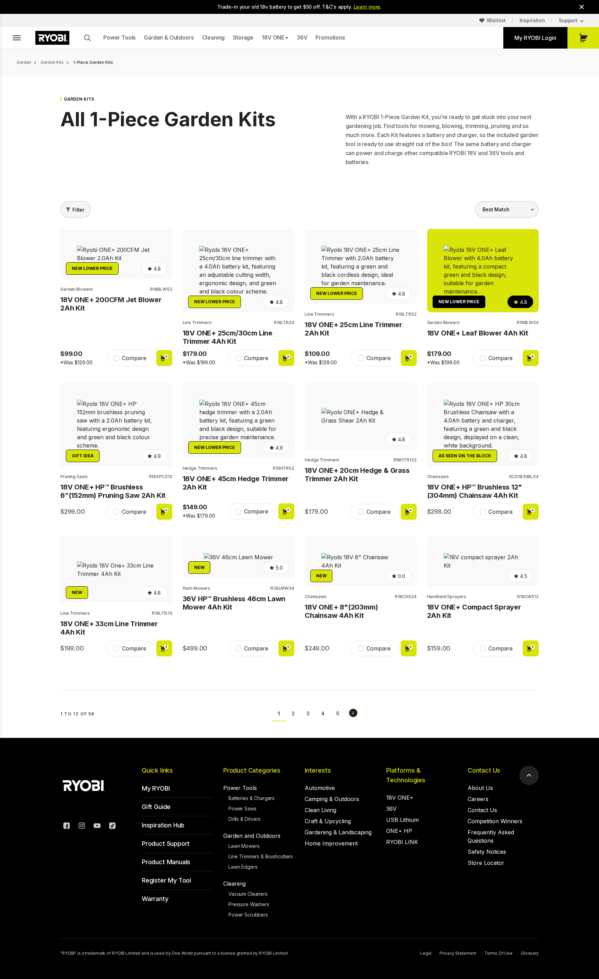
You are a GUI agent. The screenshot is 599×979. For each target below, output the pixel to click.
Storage (243, 37)
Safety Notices (487, 851)
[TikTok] (112, 826)
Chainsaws (438, 476)
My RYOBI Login (535, 37)
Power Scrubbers (248, 915)
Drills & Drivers (244, 819)
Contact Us (484, 770)
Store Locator (486, 862)
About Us (480, 787)
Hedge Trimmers (200, 468)
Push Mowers (196, 588)
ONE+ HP (399, 830)
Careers (478, 798)
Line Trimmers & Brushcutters (260, 856)
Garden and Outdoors (251, 835)
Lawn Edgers (242, 867)
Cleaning (213, 37)
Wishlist (496, 20)
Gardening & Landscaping (338, 832)
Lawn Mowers (243, 846)
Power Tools (119, 37)
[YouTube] (97, 826)
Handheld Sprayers (446, 596)
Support (568, 20)
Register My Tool (166, 880)
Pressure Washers (248, 904)
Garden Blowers (76, 289)
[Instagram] (81, 826)
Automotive (320, 787)
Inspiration (532, 20)
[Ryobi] (52, 38)
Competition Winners (495, 821)
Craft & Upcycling (328, 821)
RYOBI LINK (402, 841)
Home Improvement (331, 843)
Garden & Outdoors (168, 37)
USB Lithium (402, 819)
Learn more (367, 7)
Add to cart (164, 358)
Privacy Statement (458, 953)
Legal (425, 953)
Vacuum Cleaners (248, 894)
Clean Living (320, 810)
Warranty (155, 898)
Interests (318, 770)
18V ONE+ (275, 37)
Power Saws (242, 808)
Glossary (530, 953)
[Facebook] (66, 826)
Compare (134, 358)
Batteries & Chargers (251, 798)
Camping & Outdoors (332, 798)
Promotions (330, 37)
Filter (78, 210)
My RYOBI (156, 788)
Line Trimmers (197, 322)
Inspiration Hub (163, 825)
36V (302, 37)
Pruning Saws (74, 476)
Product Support (166, 843)
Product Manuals (166, 862)
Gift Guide (156, 806)
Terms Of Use (498, 953)
